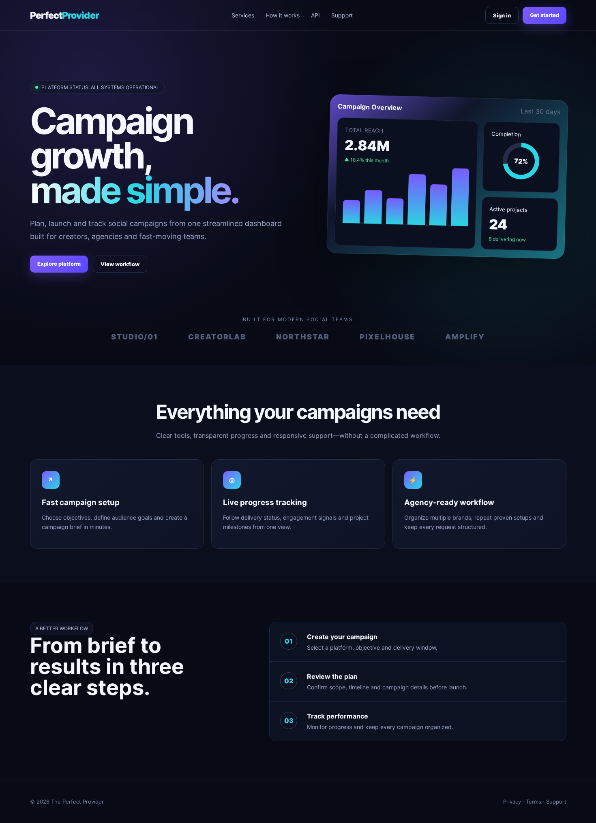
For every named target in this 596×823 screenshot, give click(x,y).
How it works (283, 15)
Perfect (64, 15)
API (315, 15)
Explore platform (59, 263)
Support (342, 15)
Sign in (502, 15)
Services (243, 15)
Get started (544, 15)
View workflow (120, 264)
